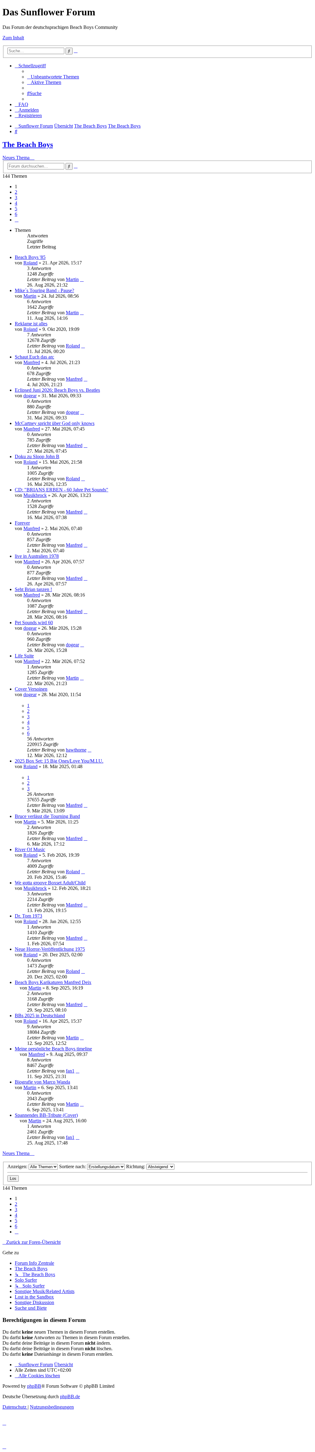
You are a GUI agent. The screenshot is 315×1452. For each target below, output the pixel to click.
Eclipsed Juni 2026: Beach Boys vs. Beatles (57, 390)
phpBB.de (70, 1396)
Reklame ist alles (31, 323)
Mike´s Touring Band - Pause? (44, 290)
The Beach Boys (27, 145)
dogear (30, 395)
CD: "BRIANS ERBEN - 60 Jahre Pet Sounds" (61, 489)
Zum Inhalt (13, 37)
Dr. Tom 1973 (28, 915)
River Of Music (30, 849)
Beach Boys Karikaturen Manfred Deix (53, 982)
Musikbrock (35, 495)
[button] (16, 219)
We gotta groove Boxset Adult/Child (50, 882)
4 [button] (16, 203)
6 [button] (16, 214)
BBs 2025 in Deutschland (40, 1015)
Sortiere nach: (73, 1166)
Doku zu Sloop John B (37, 456)
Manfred (31, 362)
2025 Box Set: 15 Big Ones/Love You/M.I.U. (59, 761)
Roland (30, 262)
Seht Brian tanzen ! (33, 589)
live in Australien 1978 (37, 556)
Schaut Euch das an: (34, 356)
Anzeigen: (18, 1166)
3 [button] (16, 197)
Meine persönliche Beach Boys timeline (53, 1048)
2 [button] (16, 192)
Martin (72, 279)
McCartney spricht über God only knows (54, 423)
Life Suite (24, 655)
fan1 (70, 1070)
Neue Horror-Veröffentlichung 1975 (50, 949)
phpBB (34, 1386)
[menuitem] (53, 76)
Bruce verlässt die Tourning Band (47, 816)
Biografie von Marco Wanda (42, 1082)
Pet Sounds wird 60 (34, 622)
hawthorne (76, 749)
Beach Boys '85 (30, 257)
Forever (22, 523)
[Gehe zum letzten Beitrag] (82, 279)
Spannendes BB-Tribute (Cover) (46, 1115)
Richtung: (136, 1166)
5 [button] (16, 208)
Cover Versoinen (31, 689)
